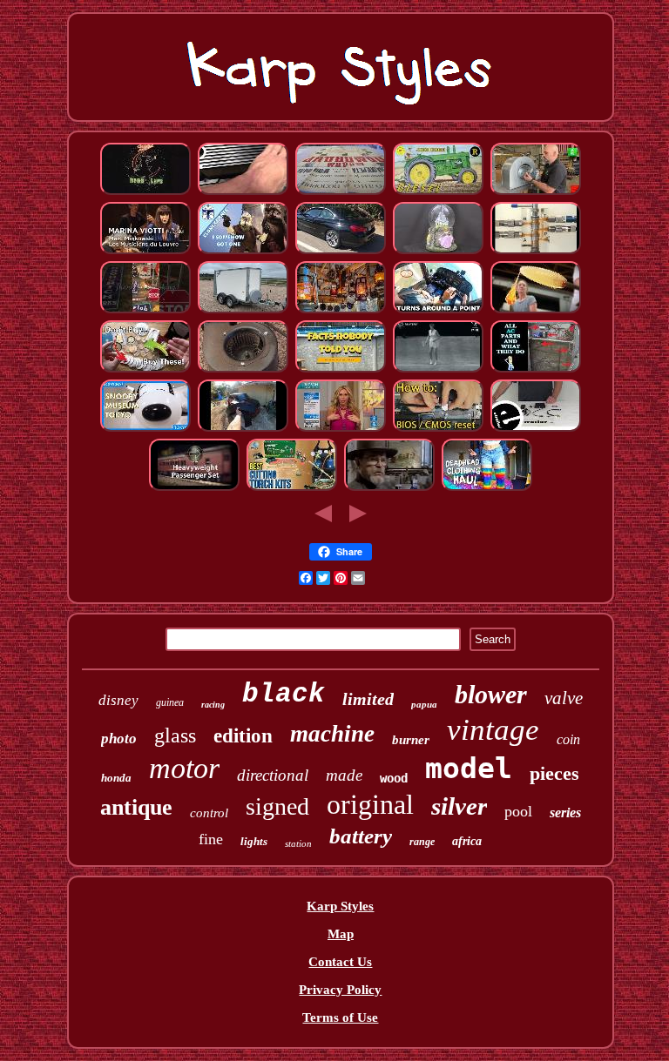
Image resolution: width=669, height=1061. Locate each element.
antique (136, 807)
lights (253, 841)
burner (410, 740)
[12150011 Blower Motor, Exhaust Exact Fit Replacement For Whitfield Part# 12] (243, 370)
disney (118, 700)
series (565, 812)
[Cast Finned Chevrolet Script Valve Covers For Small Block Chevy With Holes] (243, 192)
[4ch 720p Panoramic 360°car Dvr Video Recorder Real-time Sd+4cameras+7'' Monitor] (536, 429)
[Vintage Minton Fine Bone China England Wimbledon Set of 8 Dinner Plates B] (438, 370)
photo (119, 738)
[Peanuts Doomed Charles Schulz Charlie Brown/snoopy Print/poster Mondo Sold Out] (145, 429)
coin (568, 739)
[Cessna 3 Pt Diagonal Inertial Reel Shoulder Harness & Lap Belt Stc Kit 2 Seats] (438, 311)
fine (211, 839)
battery (360, 836)
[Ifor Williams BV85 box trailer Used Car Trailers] (243, 311)
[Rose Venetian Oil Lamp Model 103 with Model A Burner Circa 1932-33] (341, 311)
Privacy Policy (340, 990)
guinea (170, 702)
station (298, 843)
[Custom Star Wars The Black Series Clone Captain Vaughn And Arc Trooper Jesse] (243, 252)
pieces (554, 773)
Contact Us (340, 962)
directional (272, 775)
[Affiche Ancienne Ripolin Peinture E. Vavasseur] (341, 192)
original (370, 804)
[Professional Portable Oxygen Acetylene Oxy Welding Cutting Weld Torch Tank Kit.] (292, 488)
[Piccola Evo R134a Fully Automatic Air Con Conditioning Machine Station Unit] (536, 370)
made (344, 775)
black (283, 694)
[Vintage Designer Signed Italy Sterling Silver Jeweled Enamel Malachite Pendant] (341, 429)
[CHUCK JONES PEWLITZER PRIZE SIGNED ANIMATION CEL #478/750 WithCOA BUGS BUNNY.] (389, 488)
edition (243, 736)
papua (424, 704)
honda (116, 777)
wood (394, 778)
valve (563, 698)
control (209, 813)
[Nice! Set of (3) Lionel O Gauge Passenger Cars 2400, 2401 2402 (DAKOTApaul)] (194, 488)
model (468, 768)
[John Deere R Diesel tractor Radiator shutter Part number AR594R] (438, 192)
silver (459, 806)
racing (213, 704)
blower (491, 694)
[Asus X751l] (438, 429)
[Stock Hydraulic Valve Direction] (536, 252)
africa (467, 841)
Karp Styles (340, 906)
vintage (493, 730)
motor (184, 768)
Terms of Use (340, 1017)
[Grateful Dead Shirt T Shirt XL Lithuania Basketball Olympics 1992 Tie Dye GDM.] (487, 488)
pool (518, 811)
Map (341, 934)
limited (368, 698)
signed (277, 806)
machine (332, 734)
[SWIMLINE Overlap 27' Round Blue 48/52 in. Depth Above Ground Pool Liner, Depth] (341, 370)
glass (175, 735)
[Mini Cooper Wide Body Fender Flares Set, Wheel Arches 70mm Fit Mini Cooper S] (243, 429)
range (422, 842)
